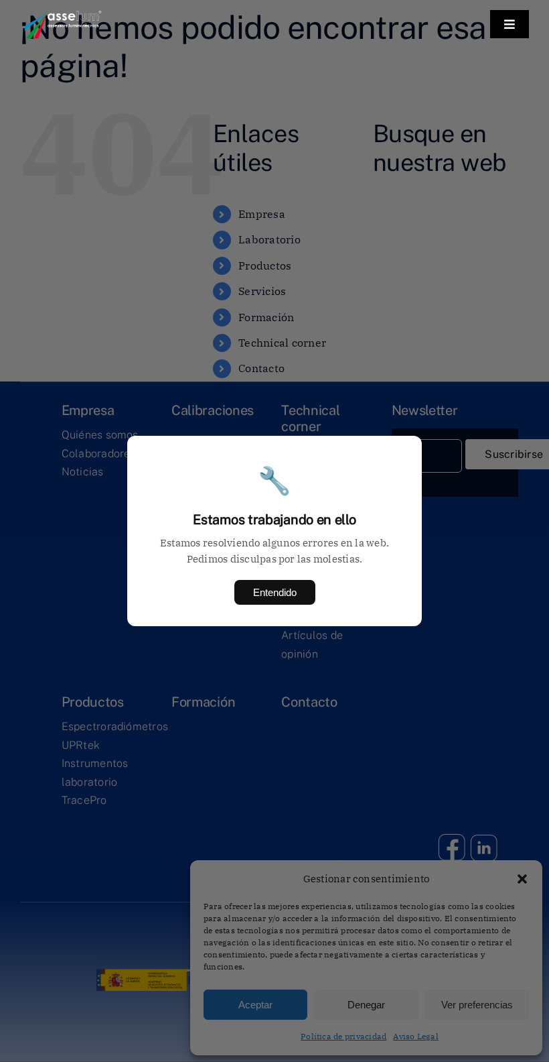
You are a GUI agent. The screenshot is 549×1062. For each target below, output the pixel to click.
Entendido (275, 592)
